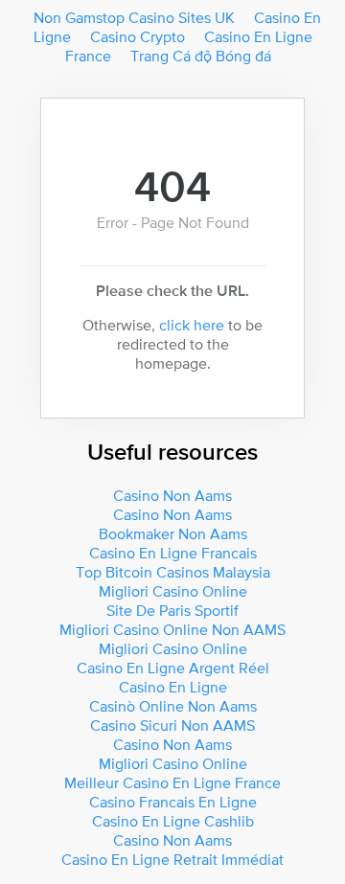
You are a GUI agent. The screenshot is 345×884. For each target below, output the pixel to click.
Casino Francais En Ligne (173, 801)
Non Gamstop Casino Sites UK (134, 17)
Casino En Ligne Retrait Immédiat (172, 859)
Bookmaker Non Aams (173, 533)
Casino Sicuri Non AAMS (172, 725)
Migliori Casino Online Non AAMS (172, 629)
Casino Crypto (137, 36)
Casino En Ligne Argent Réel (173, 667)
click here (191, 324)
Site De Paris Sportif (172, 610)
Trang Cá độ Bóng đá (200, 55)
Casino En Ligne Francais (173, 552)
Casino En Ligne (173, 686)
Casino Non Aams (172, 495)
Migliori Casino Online (173, 591)
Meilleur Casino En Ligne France (172, 782)
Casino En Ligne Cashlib (173, 820)
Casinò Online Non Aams (173, 705)
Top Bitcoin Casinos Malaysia (173, 571)
